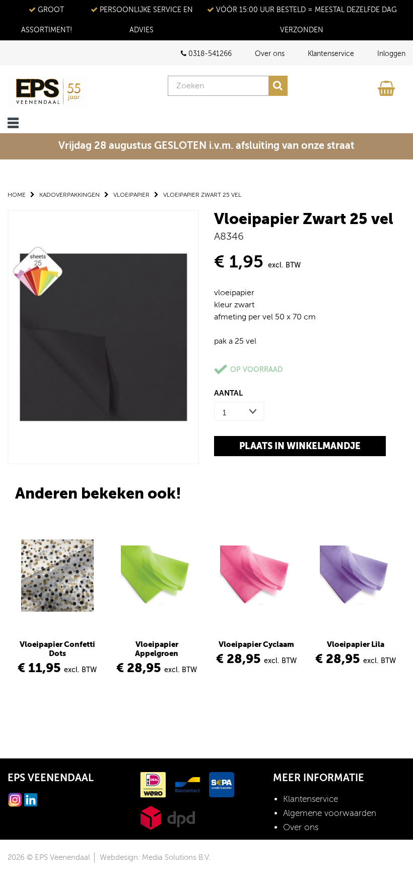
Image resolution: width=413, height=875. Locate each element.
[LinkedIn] (30, 799)
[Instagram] (15, 799)
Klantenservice (331, 54)
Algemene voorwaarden (329, 813)
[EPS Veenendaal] (48, 91)
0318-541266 (209, 54)
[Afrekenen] (388, 86)
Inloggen (391, 54)
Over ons (270, 54)
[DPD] (167, 817)
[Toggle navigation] (13, 123)
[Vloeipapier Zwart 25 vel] (103, 336)
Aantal (228, 393)
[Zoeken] (278, 86)
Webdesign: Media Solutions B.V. (155, 857)
